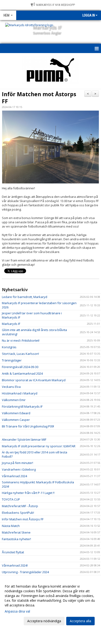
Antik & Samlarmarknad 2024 (22, 373)
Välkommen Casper (16, 420)
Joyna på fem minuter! (17, 463)
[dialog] (50, 603)
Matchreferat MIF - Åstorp (20, 506)
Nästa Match (11, 526)
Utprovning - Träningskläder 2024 (25, 572)
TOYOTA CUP (11, 499)
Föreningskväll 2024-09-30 (20, 367)
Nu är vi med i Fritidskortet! (20, 340)
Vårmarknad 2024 (14, 476)
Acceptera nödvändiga (44, 621)
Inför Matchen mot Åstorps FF (39, 97)
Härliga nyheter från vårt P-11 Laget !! (28, 493)
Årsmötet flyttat (13, 552)
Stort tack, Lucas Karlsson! (20, 354)
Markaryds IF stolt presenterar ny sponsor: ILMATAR (38, 446)
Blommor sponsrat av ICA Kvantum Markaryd (34, 380)
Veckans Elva (11, 387)
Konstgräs (9, 347)
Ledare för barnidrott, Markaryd (24, 297)
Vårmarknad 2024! (15, 565)
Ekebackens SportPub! (18, 512)
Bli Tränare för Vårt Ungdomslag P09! (28, 426)
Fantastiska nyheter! (16, 539)
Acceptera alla (80, 621)
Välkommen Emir (14, 400)
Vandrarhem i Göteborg (19, 469)
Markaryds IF (11, 324)
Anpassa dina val (17, 611)
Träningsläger (12, 360)
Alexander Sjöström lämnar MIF (24, 439)
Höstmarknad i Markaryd (19, 393)
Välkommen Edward (16, 413)
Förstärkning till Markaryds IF (22, 406)
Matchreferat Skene (16, 532)
